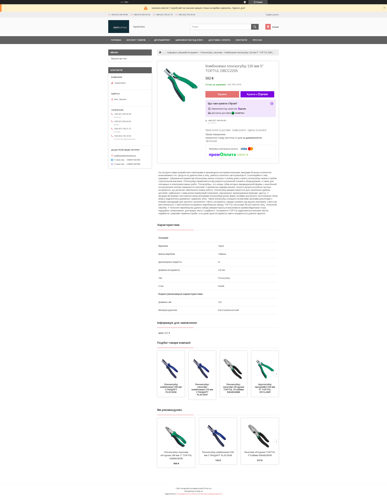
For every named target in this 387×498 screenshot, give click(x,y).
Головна (116, 40)
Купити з (252, 94)
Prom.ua (207, 488)
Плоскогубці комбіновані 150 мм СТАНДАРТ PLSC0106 (171, 388)
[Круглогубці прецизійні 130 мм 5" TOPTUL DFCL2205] (265, 366)
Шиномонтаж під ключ (189, 40)
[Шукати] (255, 27)
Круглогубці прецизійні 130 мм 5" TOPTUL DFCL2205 (265, 388)
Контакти (241, 40)
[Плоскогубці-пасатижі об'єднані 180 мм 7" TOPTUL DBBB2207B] (176, 433)
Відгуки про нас (119, 58)
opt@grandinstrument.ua (125, 155)
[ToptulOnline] (118, 32)
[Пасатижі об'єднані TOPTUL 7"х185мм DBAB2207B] (260, 433)
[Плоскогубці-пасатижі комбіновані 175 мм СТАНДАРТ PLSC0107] (202, 366)
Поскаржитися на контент (187, 494)
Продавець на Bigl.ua (193, 491)
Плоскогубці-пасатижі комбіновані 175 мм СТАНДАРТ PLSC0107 (203, 389)
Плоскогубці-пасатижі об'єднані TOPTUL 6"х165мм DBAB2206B (234, 388)
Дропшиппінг (162, 40)
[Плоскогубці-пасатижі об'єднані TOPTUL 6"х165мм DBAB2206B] (233, 366)
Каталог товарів (136, 40)
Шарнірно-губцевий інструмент (182, 52)
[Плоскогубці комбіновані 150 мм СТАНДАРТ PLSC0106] (171, 366)
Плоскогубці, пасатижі (211, 52)
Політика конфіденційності (210, 494)
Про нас (257, 40)
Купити (222, 94)
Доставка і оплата (219, 40)
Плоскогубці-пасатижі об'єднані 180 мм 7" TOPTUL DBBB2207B (176, 455)
